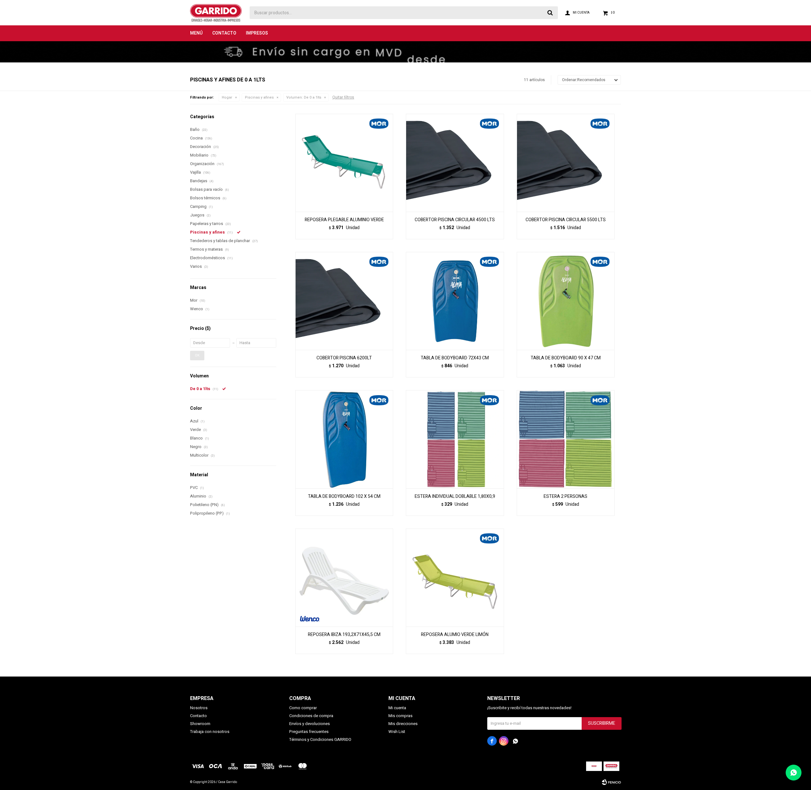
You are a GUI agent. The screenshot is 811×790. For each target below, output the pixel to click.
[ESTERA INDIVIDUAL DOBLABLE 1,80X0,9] (455, 439)
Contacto (224, 33)
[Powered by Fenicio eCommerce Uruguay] (611, 782)
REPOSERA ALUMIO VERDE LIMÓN (455, 635)
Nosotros (199, 708)
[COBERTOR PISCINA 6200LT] (344, 301)
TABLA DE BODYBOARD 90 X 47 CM (566, 358)
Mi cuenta (397, 708)
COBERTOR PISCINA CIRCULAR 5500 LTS (566, 220)
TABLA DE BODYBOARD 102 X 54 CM (344, 496)
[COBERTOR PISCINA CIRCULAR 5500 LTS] (566, 163)
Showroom (200, 724)
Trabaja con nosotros (209, 732)
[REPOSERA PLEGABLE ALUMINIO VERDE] (344, 163)
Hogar (227, 97)
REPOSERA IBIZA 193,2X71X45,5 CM (344, 635)
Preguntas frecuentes (309, 732)
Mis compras (400, 716)
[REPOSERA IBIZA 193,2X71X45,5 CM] (344, 577)
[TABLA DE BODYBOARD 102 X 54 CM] (344, 439)
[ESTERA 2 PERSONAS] (566, 439)
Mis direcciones (403, 724)
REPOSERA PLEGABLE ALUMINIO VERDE (344, 220)
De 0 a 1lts (303, 97)
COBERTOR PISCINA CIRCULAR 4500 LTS (455, 220)
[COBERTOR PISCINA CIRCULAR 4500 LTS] (455, 163)
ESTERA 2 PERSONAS (565, 496)
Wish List (396, 732)
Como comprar (303, 708)
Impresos (257, 33)
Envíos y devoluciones (309, 724)
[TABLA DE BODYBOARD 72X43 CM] (455, 301)
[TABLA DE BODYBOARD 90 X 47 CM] (566, 301)
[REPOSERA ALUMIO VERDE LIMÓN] (455, 577)
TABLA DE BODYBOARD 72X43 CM (455, 358)
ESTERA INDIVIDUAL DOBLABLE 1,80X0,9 (455, 496)
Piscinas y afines (259, 97)
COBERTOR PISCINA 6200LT (344, 358)
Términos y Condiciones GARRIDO (320, 739)
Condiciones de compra (311, 716)
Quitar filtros (343, 97)
